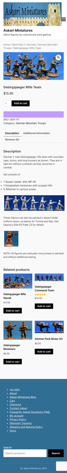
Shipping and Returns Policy (26, 426)
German (31, 44)
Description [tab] (12, 133)
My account (17, 415)
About (13, 393)
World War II (18, 44)
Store (13, 430)
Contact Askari (18, 408)
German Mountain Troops (31, 123)
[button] (58, 57)
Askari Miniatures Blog (23, 397)
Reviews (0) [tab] (12, 139)
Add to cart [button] (12, 310)
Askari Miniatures (18, 30)
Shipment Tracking (21, 423)
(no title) (15, 389)
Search (7, 447)
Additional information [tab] (36, 133)
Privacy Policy (18, 419)
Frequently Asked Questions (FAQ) (30, 412)
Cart (12, 400)
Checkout (15, 404)
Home (6, 44)
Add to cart (20, 103)
